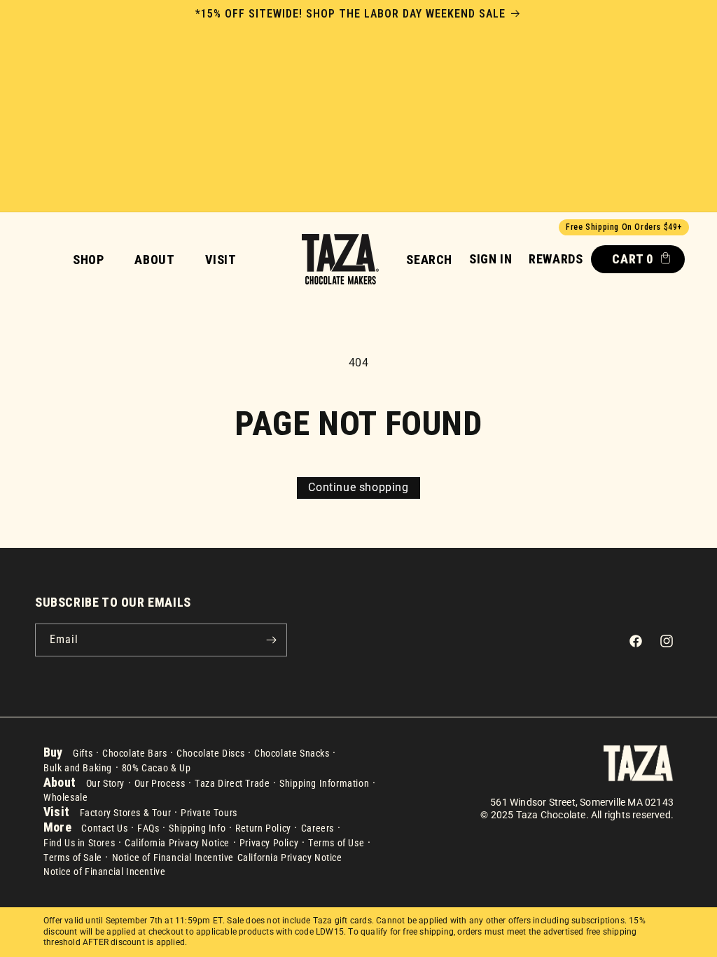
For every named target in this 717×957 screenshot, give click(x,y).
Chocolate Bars (134, 753)
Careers (317, 828)
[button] (429, 259)
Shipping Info (197, 828)
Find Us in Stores (79, 842)
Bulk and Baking (77, 767)
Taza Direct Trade (232, 783)
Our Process (160, 783)
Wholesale (65, 797)
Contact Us (104, 828)
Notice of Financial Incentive (173, 857)
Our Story (105, 783)
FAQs (148, 828)
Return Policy (263, 828)
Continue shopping (358, 487)
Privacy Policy (268, 842)
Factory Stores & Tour (126, 812)
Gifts (82, 753)
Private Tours (209, 812)
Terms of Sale (72, 857)
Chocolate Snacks (292, 753)
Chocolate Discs (210, 753)
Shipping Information (324, 783)
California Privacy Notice (177, 842)
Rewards (556, 259)
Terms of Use (336, 842)
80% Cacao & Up (156, 767)
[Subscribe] (271, 640)
